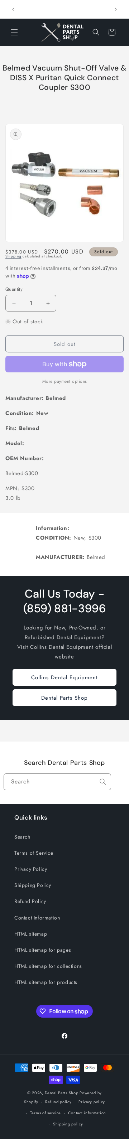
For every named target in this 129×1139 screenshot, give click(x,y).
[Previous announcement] (13, 9)
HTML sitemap (30, 933)
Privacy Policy (30, 869)
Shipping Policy (32, 885)
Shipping (13, 256)
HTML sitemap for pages (42, 950)
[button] (14, 32)
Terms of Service (33, 852)
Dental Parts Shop (64, 698)
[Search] (103, 782)
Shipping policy (68, 1124)
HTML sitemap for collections (48, 966)
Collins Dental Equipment (64, 677)
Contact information (87, 1113)
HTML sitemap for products (45, 982)
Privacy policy (91, 1102)
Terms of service (45, 1113)
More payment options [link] (64, 381)
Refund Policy (30, 901)
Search (22, 836)
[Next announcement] (116, 9)
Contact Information (37, 917)
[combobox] (57, 782)
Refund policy (58, 1102)
